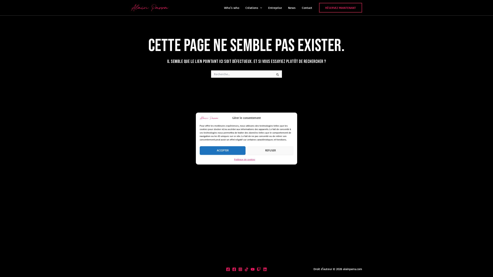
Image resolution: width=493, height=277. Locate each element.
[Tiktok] (246, 269)
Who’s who (231, 8)
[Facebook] (228, 269)
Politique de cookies (244, 159)
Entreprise (275, 8)
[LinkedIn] (265, 269)
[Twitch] (259, 269)
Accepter (223, 150)
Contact (307, 8)
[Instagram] (240, 269)
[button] (260, 7)
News (292, 8)
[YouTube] (253, 269)
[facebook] (234, 269)
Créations (251, 8)
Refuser (270, 150)
